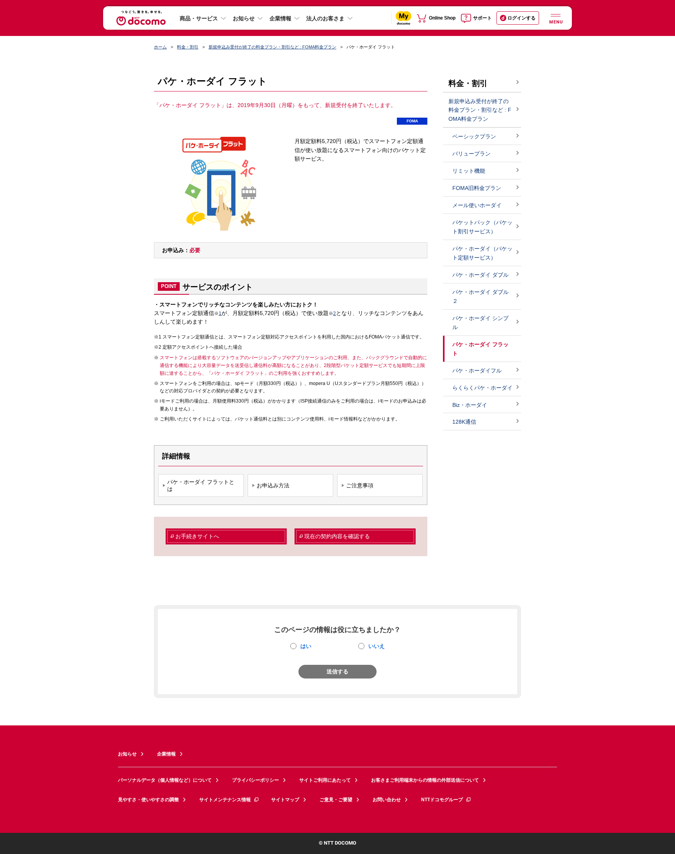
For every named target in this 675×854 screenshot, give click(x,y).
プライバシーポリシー (255, 780)
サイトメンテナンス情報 (225, 799)
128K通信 (464, 422)
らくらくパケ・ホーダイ (482, 388)
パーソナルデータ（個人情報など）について (165, 780)
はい (305, 646)
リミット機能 (468, 171)
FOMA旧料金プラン (476, 188)
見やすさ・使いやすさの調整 (148, 799)
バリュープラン (471, 153)
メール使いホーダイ (477, 205)
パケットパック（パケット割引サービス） (482, 227)
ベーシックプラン (474, 136)
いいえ (376, 646)
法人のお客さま (325, 18)
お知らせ (244, 18)
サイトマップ (285, 799)
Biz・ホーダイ (469, 405)
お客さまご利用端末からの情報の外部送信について (425, 780)
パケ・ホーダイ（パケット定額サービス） (482, 253)
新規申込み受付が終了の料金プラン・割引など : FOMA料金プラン (272, 47)
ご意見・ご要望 (336, 799)
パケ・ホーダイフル (477, 370)
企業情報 (280, 18)
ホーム (160, 47)
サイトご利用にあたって (325, 780)
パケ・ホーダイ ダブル (480, 275)
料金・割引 (187, 47)
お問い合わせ (387, 799)
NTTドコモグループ (442, 799)
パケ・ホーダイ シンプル (480, 322)
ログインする (521, 18)
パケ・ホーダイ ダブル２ (480, 296)
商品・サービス (199, 18)
